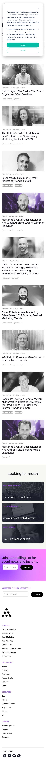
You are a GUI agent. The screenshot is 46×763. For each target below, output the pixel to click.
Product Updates (8, 725)
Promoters (6, 674)
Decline (23, 51)
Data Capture (7, 645)
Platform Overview (9, 629)
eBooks (4, 700)
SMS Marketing (7, 641)
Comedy (5, 682)
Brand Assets (7, 733)
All (3, 33)
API (3, 715)
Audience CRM (7, 633)
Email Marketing (8, 637)
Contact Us (6, 737)
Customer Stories (8, 704)
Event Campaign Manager (11, 648)
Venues (4, 666)
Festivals (5, 670)
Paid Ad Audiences (9, 652)
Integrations (6, 656)
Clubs (4, 686)
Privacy (10, 751)
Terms (4, 751)
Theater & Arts (7, 678)
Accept (23, 45)
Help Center (6, 707)
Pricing (4, 711)
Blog (3, 696)
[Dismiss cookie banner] (38, 8)
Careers (5, 729)
